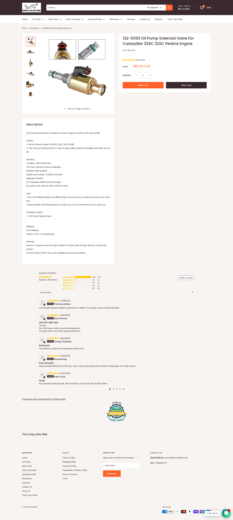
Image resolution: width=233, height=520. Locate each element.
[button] (129, 60)
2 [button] (113, 389)
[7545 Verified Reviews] (116, 422)
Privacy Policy (69, 457)
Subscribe (112, 473)
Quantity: (127, 75)
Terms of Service (70, 474)
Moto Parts (53, 19)
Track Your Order (175, 19)
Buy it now (186, 85)
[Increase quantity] (150, 75)
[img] (53, 301)
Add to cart (143, 85)
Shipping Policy (69, 462)
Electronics (114, 19)
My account (183, 9)
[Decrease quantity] (136, 75)
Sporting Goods (95, 19)
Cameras (131, 19)
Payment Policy (69, 466)
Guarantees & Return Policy (75, 470)
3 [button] (116, 389)
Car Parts (36, 19)
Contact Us (145, 19)
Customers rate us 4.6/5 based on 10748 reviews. (44, 399)
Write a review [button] (186, 278)
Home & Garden (73, 19)
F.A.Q (65, 478)
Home (25, 19)
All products (34, 28)
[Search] (169, 7)
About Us (159, 19)
